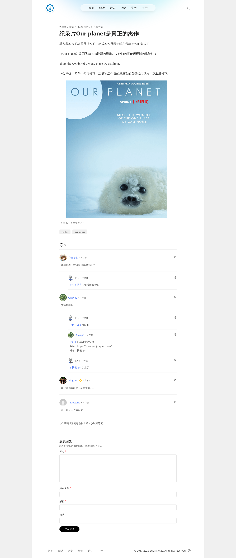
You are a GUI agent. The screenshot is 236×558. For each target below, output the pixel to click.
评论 (62, 451)
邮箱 (62, 501)
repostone (74, 402)
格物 (123, 8)
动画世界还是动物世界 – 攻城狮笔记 (83, 423)
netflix (65, 231)
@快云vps (75, 324)
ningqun (73, 380)
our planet (80, 231)
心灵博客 (73, 257)
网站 (61, 514)
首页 (91, 8)
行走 (112, 8)
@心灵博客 (76, 284)
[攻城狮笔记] (50, 8)
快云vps (72, 297)
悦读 (71, 27)
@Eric (73, 341)
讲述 (134, 8)
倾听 (102, 8)
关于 (145, 8)
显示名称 (65, 488)
